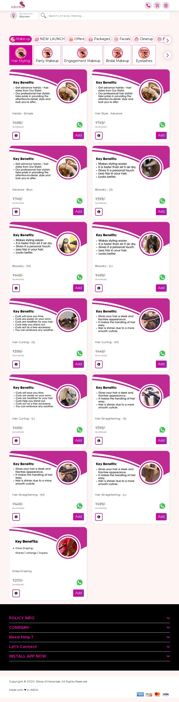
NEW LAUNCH (52, 39)
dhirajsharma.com (40, 685)
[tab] (89, 618)
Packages (101, 39)
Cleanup (146, 39)
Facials (124, 39)
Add (78, 135)
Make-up (23, 39)
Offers (78, 39)
